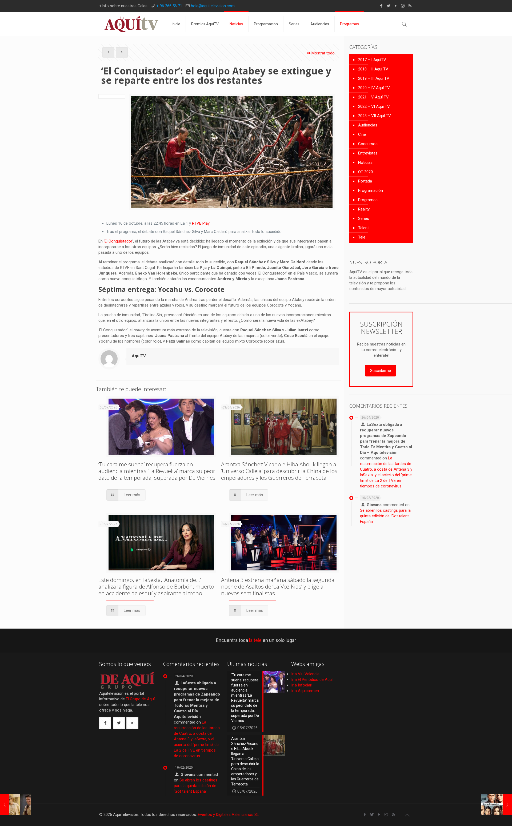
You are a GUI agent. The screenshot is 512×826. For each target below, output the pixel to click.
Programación (370, 190)
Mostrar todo (323, 53)
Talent (363, 227)
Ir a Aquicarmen (305, 690)
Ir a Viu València (305, 674)
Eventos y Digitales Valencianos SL (228, 814)
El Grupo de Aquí (140, 699)
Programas (368, 199)
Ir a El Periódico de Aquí (312, 679)
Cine (362, 134)
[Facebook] (381, 5)
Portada (365, 181)
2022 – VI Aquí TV (374, 106)
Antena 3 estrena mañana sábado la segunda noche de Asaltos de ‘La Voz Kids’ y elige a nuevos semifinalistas (277, 586)
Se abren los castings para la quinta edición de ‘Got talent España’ (385, 516)
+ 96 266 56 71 (169, 5)
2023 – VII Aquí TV (374, 115)
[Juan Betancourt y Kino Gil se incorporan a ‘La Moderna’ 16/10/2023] (15, 804)
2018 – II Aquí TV (373, 69)
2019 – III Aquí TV (373, 78)
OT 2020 (365, 171)
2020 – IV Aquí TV (374, 87)
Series (363, 218)
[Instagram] (403, 5)
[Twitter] (388, 5)
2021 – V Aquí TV (373, 97)
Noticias (365, 162)
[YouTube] (395, 5)
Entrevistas (368, 153)
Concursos (368, 143)
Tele (361, 237)
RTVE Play (201, 223)
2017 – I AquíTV (372, 59)
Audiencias (367, 125)
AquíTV (139, 356)
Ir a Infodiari (301, 685)
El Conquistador (118, 241)
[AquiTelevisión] (131, 24)
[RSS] (410, 5)
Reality (364, 209)
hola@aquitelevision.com (213, 5)
